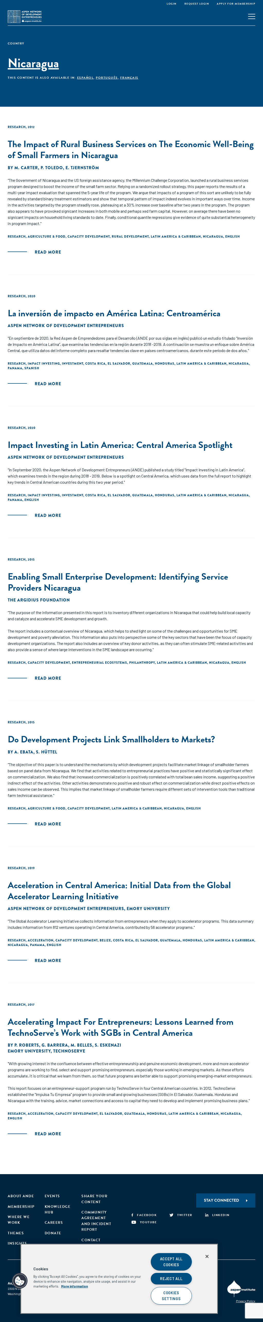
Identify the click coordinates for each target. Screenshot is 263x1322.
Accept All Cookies (171, 1262)
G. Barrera (55, 1045)
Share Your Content (94, 1198)
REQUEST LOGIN (196, 4)
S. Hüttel (46, 752)
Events (52, 1196)
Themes (16, 1233)
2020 (31, 296)
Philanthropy (142, 662)
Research (17, 127)
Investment (72, 363)
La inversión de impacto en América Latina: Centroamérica (114, 313)
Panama (15, 368)
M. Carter (26, 168)
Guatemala (142, 363)
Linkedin (221, 1215)
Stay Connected (221, 1200)
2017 (31, 1004)
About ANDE (21, 1196)
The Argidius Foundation (39, 600)
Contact (91, 1240)
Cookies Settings (171, 1296)
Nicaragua (213, 236)
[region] (119, 1279)
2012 (31, 127)
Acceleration (40, 940)
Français (129, 77)
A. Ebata (23, 752)
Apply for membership (236, 4)
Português (107, 77)
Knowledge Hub (58, 1209)
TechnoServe (69, 1051)
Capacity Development (89, 236)
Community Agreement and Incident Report (96, 1221)
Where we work (19, 1219)
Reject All (171, 1278)
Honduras (164, 363)
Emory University (148, 909)
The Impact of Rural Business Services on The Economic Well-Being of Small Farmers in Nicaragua (131, 149)
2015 (31, 559)
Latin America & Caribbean (176, 236)
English (232, 236)
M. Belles (81, 1045)
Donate (53, 1233)
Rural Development (130, 236)
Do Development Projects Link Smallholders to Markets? (111, 739)
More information (74, 1286)
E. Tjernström (82, 168)
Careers (54, 1222)
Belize (105, 940)
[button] (20, 1281)
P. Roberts (26, 1045)
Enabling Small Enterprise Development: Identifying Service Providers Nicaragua (118, 582)
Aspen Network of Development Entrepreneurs (66, 326)
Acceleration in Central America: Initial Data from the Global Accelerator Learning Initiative (119, 890)
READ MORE (48, 252)
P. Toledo (52, 168)
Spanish (31, 368)
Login (172, 4)
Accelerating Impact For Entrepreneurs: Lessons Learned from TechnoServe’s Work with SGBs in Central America (120, 1027)
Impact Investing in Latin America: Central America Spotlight (120, 445)
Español (85, 77)
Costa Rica (95, 363)
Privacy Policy (245, 1301)
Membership (21, 1206)
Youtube (148, 1222)
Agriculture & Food (46, 236)
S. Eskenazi (108, 1045)
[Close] (207, 1256)
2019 (31, 868)
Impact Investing (44, 363)
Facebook (147, 1215)
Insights (17, 1243)
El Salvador (119, 363)
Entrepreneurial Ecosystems (99, 662)
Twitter (184, 1215)
